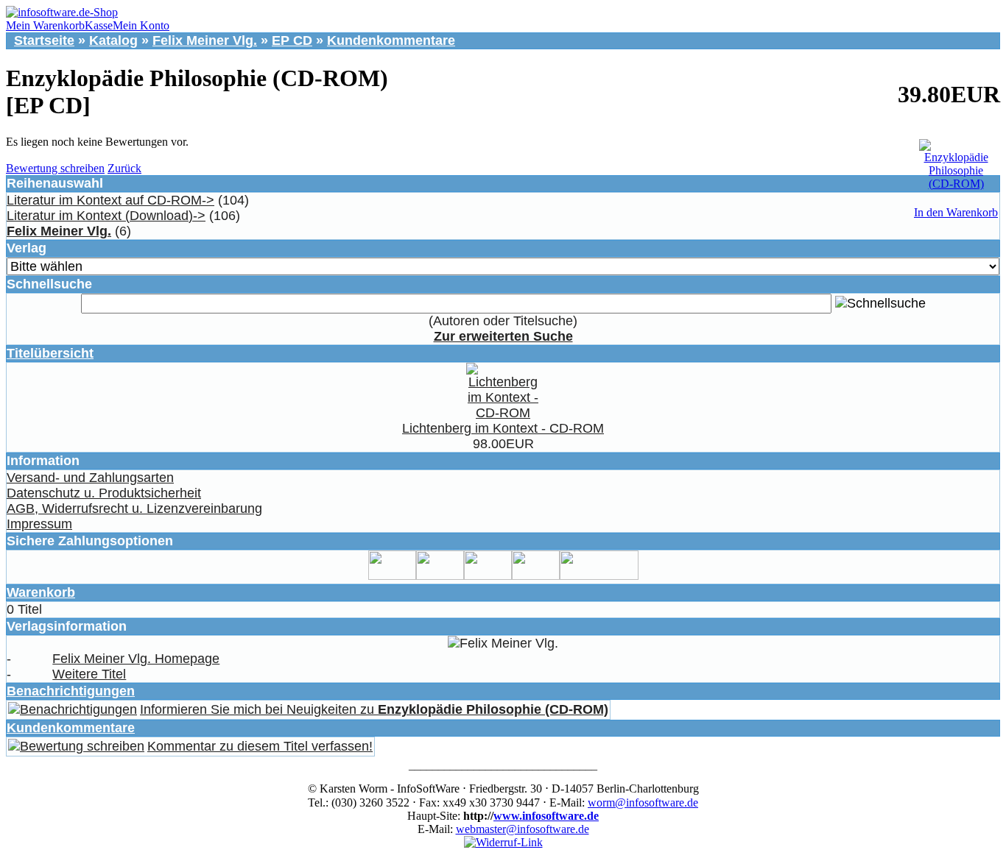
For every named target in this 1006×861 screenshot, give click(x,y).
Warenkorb (41, 592)
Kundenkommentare (391, 40)
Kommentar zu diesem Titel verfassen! (260, 746)
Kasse (99, 25)
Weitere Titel (89, 674)
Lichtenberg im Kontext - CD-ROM (503, 428)
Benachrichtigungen (71, 691)
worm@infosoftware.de (643, 802)
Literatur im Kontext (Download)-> (106, 215)
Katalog (113, 40)
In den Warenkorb (956, 212)
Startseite (44, 40)
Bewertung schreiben (55, 168)
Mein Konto (141, 25)
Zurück (124, 168)
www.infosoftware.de (546, 815)
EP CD (292, 40)
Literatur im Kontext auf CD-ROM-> (110, 200)
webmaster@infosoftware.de (522, 829)
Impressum (39, 524)
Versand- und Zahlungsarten (90, 477)
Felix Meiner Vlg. (204, 40)
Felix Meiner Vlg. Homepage (135, 658)
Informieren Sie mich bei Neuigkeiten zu (374, 709)
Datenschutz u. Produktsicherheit (104, 493)
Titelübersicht (50, 353)
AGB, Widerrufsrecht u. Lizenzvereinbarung (134, 508)
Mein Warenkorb (45, 25)
